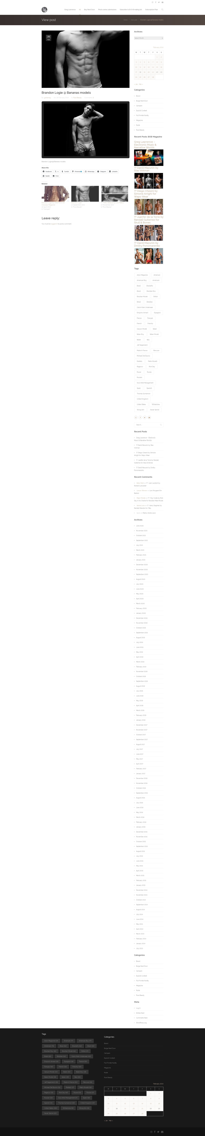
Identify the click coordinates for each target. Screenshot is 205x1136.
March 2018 (140, 710)
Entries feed (140, 1013)
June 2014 (139, 919)
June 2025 (140, 526)
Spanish (149, 388)
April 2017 (139, 764)
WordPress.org (141, 1023)
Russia (149, 372)
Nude (138, 125)
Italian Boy (140, 334)
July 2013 (139, 948)
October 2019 (141, 628)
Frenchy (150, 323)
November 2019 (141, 623)
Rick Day (152, 366)
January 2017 (140, 773)
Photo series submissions (107, 9)
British (156, 296)
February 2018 (141, 715)
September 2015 (142, 846)
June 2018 (139, 696)
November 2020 (142, 569)
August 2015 (140, 851)
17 (136, 72)
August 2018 (140, 686)
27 (148, 77)
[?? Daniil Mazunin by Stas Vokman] (148, 181)
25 (140, 77)
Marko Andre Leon (149, 513)
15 (157, 67)
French (139, 323)
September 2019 (142, 632)
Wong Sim (140, 410)
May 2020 (139, 594)
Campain (139, 106)
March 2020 (140, 603)
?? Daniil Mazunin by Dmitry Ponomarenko (147, 244)
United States (141, 404)
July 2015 (139, 856)
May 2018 (139, 700)
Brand (138, 96)
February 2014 (141, 939)
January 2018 (140, 720)
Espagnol (157, 313)
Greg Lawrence (70, 9)
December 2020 (142, 564)
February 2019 (141, 667)
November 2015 (141, 837)
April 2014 (139, 929)
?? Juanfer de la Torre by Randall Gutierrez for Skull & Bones (148, 219)
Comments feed (141, 1018)
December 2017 (141, 725)
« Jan (136, 84)
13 (148, 67)
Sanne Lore (140, 505)
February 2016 (141, 822)
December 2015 (141, 832)
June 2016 (139, 807)
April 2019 (139, 657)
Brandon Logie (76, 203)
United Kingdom (142, 399)
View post (134, 20)
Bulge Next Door (142, 101)
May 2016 (139, 812)
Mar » (141, 84)
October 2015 (141, 841)
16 (161, 67)
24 (136, 77)
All (80, 9)
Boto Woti (140, 483)
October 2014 (141, 900)
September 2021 (142, 540)
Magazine (139, 120)
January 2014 (140, 943)
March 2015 (140, 875)
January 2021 (140, 560)
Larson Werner (142, 490)
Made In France (142, 350)
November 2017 (141, 730)
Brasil (139, 286)
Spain (139, 388)
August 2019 (140, 637)
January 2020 (141, 613)
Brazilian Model (142, 296)
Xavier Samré (154, 410)
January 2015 (140, 885)
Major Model (141, 498)
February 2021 (141, 555)
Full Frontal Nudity (142, 115)
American (157, 275)
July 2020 (139, 584)
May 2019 (139, 652)
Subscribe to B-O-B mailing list (131, 9)
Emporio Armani (142, 313)
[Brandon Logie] (85, 194)
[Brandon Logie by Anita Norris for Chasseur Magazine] (55, 194)
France (139, 318)
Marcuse (156, 350)
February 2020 (141, 608)
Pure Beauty (77, 98)
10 (136, 67)
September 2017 (142, 739)
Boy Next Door (89, 9)
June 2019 (139, 647)
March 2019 (140, 662)
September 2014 (142, 905)
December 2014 (141, 890)
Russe (139, 372)
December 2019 (141, 618)
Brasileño (150, 286)
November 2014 (141, 895)
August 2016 (140, 798)
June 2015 (139, 861)
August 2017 (140, 744)
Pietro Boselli (152, 361)
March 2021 (140, 550)
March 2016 (140, 817)
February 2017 (141, 769)
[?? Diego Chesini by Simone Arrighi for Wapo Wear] (148, 207)
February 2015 (141, 880)
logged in (54, 224)
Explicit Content (141, 110)
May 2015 (139, 866)
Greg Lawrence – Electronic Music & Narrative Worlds (145, 144)
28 (153, 77)
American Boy (142, 280)
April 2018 (139, 705)
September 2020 (142, 574)
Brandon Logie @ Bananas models (66, 92)
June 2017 (139, 754)
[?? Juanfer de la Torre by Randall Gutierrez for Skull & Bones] (148, 232)
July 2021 (139, 545)
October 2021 (141, 535)
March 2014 (140, 934)
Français (150, 318)
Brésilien (150, 302)
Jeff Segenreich (142, 345)
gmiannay (47, 98)
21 (153, 72)
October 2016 (141, 788)
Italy (148, 340)
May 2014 (139, 924)
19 (144, 72)
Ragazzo (140, 366)
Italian (155, 329)
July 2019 (139, 642)
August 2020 (140, 579)
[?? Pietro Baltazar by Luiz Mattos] (115, 194)
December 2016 (141, 778)
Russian (139, 377)
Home (125, 20)
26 (144, 77)
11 (140, 67)
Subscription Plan (151, 9)
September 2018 (142, 681)
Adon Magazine (142, 275)
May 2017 (139, 759)
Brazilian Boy (151, 291)
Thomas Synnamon (143, 393)
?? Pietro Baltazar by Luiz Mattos (112, 203)
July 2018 (139, 691)
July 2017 (139, 749)
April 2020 (140, 599)
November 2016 (141, 783)
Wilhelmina (156, 404)
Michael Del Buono (143, 356)
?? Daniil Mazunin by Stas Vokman (146, 169)
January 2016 (140, 827)
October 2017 (141, 735)
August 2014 (140, 909)
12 (144, 67)
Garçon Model (142, 329)
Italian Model (154, 334)
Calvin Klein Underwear (145, 307)
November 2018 (141, 671)
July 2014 (139, 914)
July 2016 (139, 803)
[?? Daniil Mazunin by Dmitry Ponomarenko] (148, 256)
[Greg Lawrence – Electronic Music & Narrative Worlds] (148, 157)
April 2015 (139, 871)
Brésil (139, 302)
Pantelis (139, 361)
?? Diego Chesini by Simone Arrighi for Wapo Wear (145, 193)
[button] (81, 150)
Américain (156, 280)
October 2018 (141, 676)
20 (149, 72)
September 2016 (142, 793)
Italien (139, 340)
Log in (138, 1008)
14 (153, 67)
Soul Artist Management (145, 383)
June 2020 (140, 589)
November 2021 (141, 531)
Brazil (139, 291)
